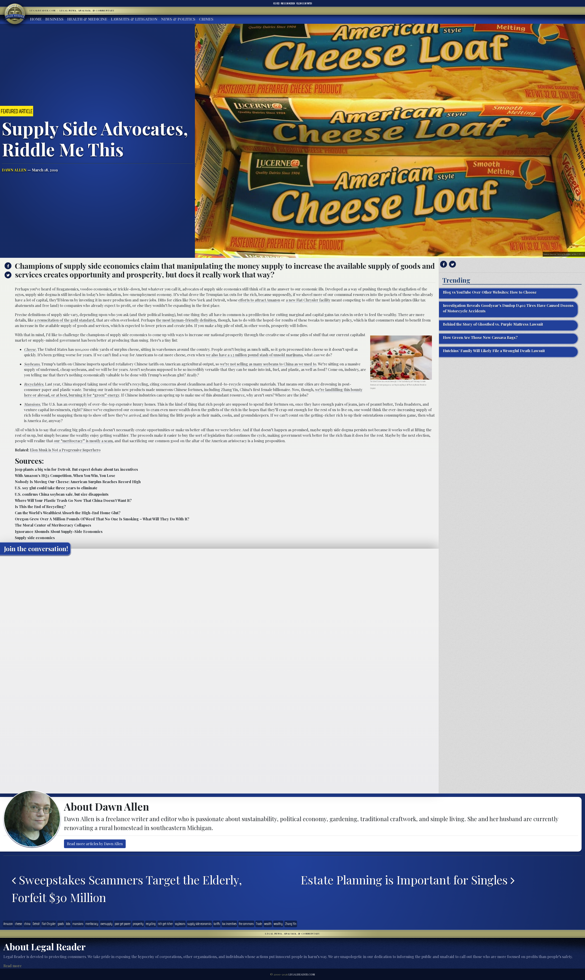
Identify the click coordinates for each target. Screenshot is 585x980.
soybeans (180, 924)
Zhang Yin (290, 924)
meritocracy (91, 924)
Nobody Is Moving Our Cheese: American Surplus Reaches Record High (78, 481)
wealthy (278, 924)
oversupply (106, 924)
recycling (151, 924)
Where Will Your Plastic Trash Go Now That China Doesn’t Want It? (73, 500)
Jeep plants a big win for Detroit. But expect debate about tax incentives (76, 469)
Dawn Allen (14, 170)
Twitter (304, 3)
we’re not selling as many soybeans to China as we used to (268, 364)
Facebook (288, 3)
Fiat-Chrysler (49, 924)
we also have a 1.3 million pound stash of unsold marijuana (254, 354)
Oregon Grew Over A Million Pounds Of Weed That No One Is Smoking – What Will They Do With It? (102, 519)
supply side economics (199, 924)
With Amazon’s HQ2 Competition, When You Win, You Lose (65, 475)
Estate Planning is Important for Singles (406, 879)
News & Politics (178, 19)
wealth (267, 924)
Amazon (8, 924)
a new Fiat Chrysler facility (308, 300)
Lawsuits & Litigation (134, 19)
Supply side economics (35, 537)
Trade (259, 924)
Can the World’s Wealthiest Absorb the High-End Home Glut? (67, 512)
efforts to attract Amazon (259, 300)
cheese (18, 924)
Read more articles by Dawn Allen (95, 843)
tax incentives (229, 924)
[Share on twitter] (7, 275)
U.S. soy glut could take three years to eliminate (56, 487)
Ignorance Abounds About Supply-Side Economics (59, 531)
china (27, 924)
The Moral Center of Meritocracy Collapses (53, 525)
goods (61, 924)
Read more (12, 965)
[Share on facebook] (7, 265)
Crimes (206, 19)
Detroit (36, 924)
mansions (77, 924)
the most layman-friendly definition (186, 320)
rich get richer (165, 924)
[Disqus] (219, 616)
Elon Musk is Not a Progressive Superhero (65, 449)
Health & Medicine (87, 19)
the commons (246, 924)
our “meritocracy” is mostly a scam (83, 440)
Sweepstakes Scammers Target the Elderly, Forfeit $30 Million (127, 888)
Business (54, 19)
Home (36, 19)
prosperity (138, 924)
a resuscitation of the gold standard (64, 320)
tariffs (217, 924)
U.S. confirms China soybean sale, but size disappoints (62, 494)
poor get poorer (122, 924)
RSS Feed (276, 3)
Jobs (68, 924)
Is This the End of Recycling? (40, 506)
